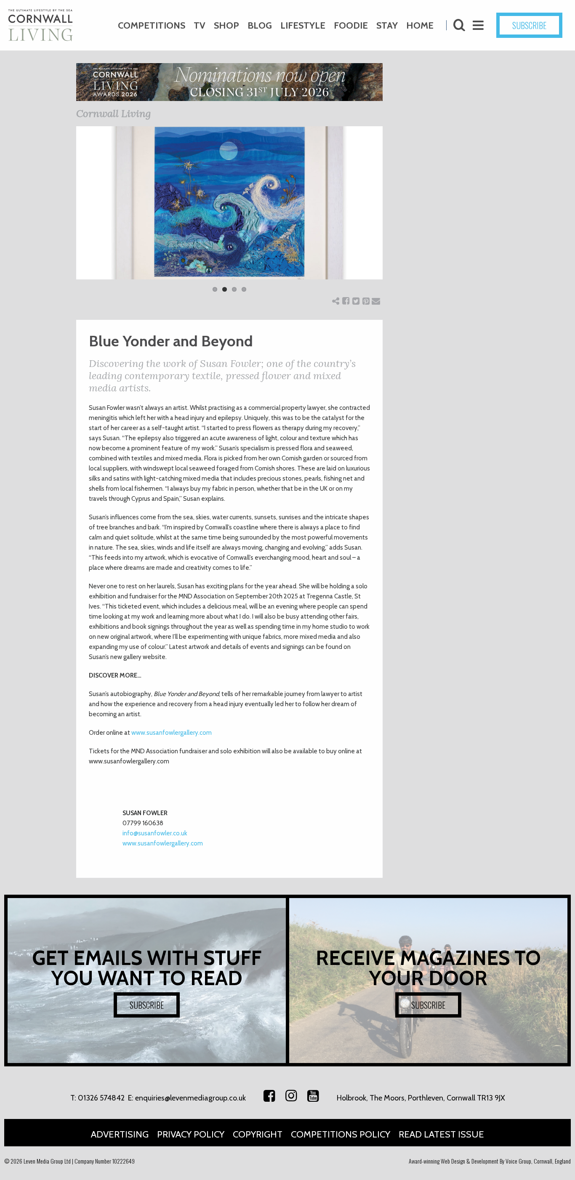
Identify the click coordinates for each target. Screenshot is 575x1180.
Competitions (151, 25)
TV (199, 25)
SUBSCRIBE (529, 25)
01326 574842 (101, 1098)
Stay (387, 25)
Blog (260, 25)
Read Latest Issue (441, 1134)
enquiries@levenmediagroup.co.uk (190, 1098)
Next (395, 214)
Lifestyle (302, 25)
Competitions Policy (340, 1134)
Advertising (120, 1134)
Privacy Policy (190, 1134)
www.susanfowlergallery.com (171, 732)
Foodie (351, 25)
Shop (226, 25)
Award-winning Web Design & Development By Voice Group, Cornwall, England (490, 1160)
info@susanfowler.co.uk (154, 833)
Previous (63, 214)
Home (420, 25)
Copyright (257, 1134)
